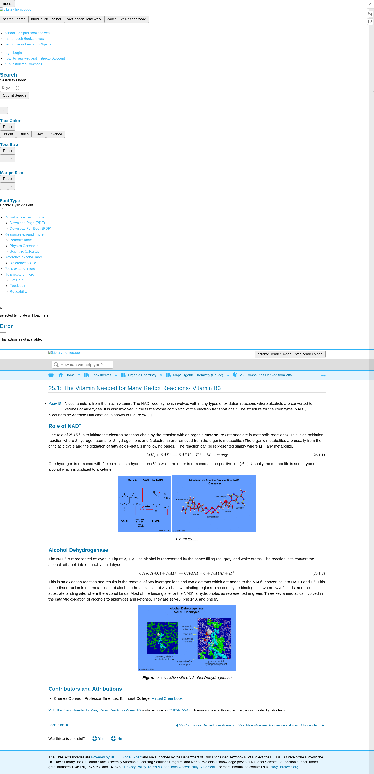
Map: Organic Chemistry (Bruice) (198, 375)
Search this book (13, 80)
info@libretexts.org (283, 767)
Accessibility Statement (197, 767)
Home (70, 375)
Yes (101, 739)
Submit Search (14, 95)
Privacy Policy (135, 767)
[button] (17, 286)
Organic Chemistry (142, 375)
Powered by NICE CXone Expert (116, 757)
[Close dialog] (3, 332)
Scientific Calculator (25, 251)
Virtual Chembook (167, 698)
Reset (7, 127)
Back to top (56, 725)
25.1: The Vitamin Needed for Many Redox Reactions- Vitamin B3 (94, 710)
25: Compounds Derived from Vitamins (269, 375)
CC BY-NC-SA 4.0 (180, 710)
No (120, 739)
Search (56, 365)
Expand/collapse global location (323, 374)
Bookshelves (101, 375)
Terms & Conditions (163, 767)
